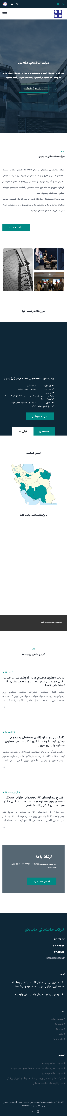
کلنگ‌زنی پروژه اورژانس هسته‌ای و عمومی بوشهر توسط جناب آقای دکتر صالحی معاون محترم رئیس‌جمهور (35, 741)
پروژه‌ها (60, 1029)
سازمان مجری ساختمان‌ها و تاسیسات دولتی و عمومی (37, 1068)
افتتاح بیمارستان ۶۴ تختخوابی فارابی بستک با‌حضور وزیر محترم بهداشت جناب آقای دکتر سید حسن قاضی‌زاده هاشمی (34, 801)
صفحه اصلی (57, 1018)
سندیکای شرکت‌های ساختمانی (48, 1083)
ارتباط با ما (58, 1039)
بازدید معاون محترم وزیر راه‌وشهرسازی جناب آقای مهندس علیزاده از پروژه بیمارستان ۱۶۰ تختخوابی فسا (34, 681)
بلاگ (61, 1034)
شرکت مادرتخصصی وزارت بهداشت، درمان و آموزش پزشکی (35, 1078)
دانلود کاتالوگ (29, 88)
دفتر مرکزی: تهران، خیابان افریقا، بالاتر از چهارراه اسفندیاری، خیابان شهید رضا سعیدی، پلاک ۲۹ (38, 984)
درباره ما (59, 1023)
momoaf (26, 1105)
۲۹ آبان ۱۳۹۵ (8, 732)
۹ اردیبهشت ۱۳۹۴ (11, 792)
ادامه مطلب (16, 227)
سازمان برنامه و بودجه (53, 1063)
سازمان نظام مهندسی (53, 1073)
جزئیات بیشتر (15, 416)
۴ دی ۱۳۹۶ (7, 672)
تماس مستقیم (42, 881)
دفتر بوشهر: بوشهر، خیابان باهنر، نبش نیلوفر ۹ (40, 994)
